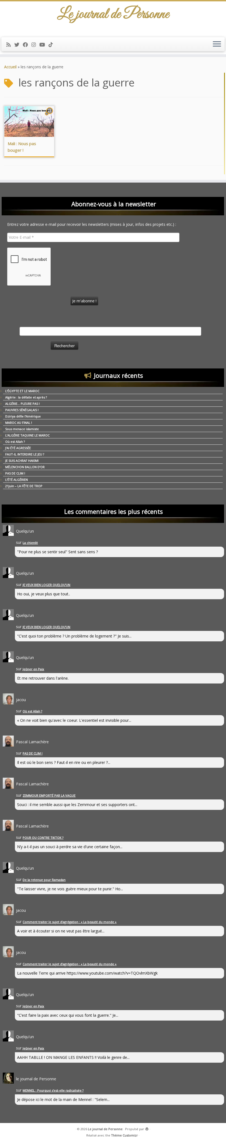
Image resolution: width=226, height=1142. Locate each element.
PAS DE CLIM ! (15, 473)
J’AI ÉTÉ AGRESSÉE (18, 448)
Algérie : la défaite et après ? (26, 397)
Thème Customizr (124, 1135)
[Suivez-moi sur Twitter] (18, 44)
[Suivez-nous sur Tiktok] (53, 44)
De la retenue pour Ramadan (44, 880)
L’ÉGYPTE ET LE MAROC (22, 391)
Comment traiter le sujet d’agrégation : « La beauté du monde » (70, 922)
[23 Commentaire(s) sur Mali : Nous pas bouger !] (50, 115)
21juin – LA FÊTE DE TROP (23, 486)
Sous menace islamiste (22, 429)
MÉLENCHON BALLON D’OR (25, 467)
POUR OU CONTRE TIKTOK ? (43, 838)
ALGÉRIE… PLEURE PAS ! (22, 404)
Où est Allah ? (15, 442)
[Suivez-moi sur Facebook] (27, 44)
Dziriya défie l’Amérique (23, 416)
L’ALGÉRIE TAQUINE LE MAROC (27, 435)
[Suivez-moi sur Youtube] (44, 44)
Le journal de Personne (105, 1129)
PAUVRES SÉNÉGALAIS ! (22, 410)
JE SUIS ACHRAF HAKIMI (22, 461)
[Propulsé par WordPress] (147, 1128)
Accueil (10, 66)
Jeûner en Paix (33, 669)
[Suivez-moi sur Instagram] (35, 44)
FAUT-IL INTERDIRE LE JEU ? (24, 454)
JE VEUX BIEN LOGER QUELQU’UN (46, 585)
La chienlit (30, 543)
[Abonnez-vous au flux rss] (10, 44)
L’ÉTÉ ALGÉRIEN (16, 480)
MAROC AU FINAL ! (18, 423)
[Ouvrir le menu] (217, 44)
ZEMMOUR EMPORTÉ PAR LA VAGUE (49, 795)
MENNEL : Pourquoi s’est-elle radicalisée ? (53, 1090)
